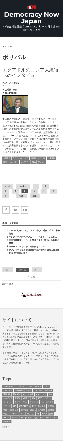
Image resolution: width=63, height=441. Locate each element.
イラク (54, 418)
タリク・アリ (41, 394)
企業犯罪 (51, 410)
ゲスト (46, 386)
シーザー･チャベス (17, 414)
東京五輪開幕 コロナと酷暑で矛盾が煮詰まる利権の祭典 (34, 241)
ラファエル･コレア (20, 158)
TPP (34, 406)
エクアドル (25, 162)
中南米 (33, 158)
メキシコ (15, 418)
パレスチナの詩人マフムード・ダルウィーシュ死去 (33, 237)
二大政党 (41, 410)
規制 (50, 394)
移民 (42, 418)
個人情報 (41, 406)
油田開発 (48, 390)
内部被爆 (6, 422)
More (5, 427)
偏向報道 (24, 410)
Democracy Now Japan (31, 17)
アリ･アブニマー (25, 386)
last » (34, 196)
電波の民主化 (24, 406)
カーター (37, 386)
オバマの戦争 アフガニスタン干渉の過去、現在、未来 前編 (35, 232)
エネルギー (13, 162)
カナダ (44, 414)
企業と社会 (13, 410)
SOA (34, 162)
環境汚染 (6, 394)
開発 (5, 162)
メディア (6, 406)
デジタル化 (34, 402)
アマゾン (41, 162)
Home (4, 47)
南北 (36, 418)
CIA (38, 414)
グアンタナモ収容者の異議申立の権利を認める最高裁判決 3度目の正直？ (34, 251)
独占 (14, 406)
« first (7, 186)
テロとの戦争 (26, 418)
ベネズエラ (7, 398)
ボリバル (41, 158)
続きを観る (8, 283)
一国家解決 (19, 390)
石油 (34, 398)
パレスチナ (7, 390)
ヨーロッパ (7, 402)
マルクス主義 (27, 394)
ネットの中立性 (47, 402)
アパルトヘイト (9, 386)
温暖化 (33, 410)
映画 (5, 414)
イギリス (47, 398)
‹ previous (22, 186)
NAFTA (6, 418)
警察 (5, 410)
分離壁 (28, 390)
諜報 (51, 414)
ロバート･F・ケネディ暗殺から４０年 (27, 246)
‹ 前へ (7, 270)
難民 (48, 418)
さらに (31, 277)
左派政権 (6, 158)
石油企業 (16, 394)
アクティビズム (21, 402)
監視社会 (51, 406)
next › (21, 196)
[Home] (31, 6)
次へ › (36, 270)
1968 (40, 398)
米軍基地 (51, 158)
